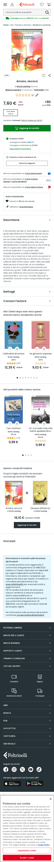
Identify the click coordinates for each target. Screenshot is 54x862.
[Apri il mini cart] (48, 4)
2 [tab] (28, 68)
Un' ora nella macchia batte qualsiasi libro (40, 430)
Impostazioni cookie (27, 850)
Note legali (9, 541)
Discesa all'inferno (40, 508)
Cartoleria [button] (9, 736)
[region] (27, 828)
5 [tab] (28, 377)
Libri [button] (5, 705)
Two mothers (13, 428)
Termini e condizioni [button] (14, 658)
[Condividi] (49, 75)
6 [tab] (31, 377)
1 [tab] (25, 68)
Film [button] (5, 720)
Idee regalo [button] (9, 743)
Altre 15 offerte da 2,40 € (32, 120)
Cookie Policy (44, 844)
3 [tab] (22, 377)
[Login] (12, 4)
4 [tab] (25, 377)
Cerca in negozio (27, 163)
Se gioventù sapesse (40, 353)
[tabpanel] (27, 50)
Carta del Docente (33, 173)
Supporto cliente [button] (12, 650)
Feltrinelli (39, 89)
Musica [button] (7, 713)
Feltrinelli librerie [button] (12, 627)
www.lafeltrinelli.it (14, 584)
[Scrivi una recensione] (37, 95)
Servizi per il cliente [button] (13, 635)
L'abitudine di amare (13, 353)
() (32, 95)
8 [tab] (36, 377)
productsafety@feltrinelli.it (30, 615)
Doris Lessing (23, 86)
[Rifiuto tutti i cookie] (51, 799)
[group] (27, 18)
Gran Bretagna (26, 207)
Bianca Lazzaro (13, 89)
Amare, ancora (14, 508)
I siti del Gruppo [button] (11, 666)
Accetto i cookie (27, 857)
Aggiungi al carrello (29, 128)
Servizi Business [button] (11, 643)
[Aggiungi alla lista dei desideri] (43, 75)
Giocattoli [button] (9, 728)
